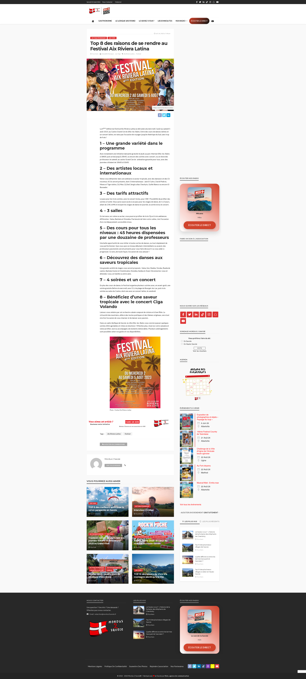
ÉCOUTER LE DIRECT (199, 225)
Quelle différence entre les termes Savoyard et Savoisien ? (205, 559)
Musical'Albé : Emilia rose (208, 482)
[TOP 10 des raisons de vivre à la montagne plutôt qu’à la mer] (153, 569)
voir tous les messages (113, 465)
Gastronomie (105, 21)
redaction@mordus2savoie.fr (105, 614)
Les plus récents (210, 521)
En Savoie (187, 341)
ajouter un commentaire (114, 444)
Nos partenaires (177, 666)
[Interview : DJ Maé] (153, 502)
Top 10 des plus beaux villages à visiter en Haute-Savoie (204, 572)
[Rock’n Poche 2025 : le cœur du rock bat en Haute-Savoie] (153, 535)
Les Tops (112, 38)
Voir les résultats (199, 351)
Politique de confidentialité (115, 666)
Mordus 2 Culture (97, 570)
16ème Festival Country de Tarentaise (207, 432)
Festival (138, 54)
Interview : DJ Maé (143, 510)
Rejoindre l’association (159, 666)
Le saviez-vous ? (146, 21)
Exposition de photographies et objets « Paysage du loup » (207, 417)
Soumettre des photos (138, 666)
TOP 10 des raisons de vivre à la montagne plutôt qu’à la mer (150, 575)
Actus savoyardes (96, 534)
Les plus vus (190, 521)
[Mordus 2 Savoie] (101, 10)
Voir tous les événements (190, 504)
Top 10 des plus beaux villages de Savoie (203, 546)
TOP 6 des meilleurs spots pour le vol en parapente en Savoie (106, 508)
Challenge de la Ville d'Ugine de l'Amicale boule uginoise (206, 451)
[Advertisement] (175, 10)
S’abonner (118, 2)
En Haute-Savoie (190, 344)
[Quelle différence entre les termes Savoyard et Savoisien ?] (187, 560)
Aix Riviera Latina (129, 54)
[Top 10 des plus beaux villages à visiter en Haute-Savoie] (187, 572)
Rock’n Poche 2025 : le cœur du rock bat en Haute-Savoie (150, 542)
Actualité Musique (99, 38)
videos (109, 570)
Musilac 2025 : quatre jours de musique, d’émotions (104, 575)
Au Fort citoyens (204, 465)
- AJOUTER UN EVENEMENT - (199, 512)
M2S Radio (180, 21)
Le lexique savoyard (125, 21)
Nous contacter (107, 2)
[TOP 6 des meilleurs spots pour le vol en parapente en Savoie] (107, 502)
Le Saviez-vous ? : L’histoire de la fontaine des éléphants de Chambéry (205, 534)
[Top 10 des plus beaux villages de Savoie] (187, 548)
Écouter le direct (199, 21)
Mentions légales (95, 666)
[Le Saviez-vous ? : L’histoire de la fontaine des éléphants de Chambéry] (187, 535)
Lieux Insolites (165, 21)
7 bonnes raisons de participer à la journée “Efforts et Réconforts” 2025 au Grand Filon (106, 541)
